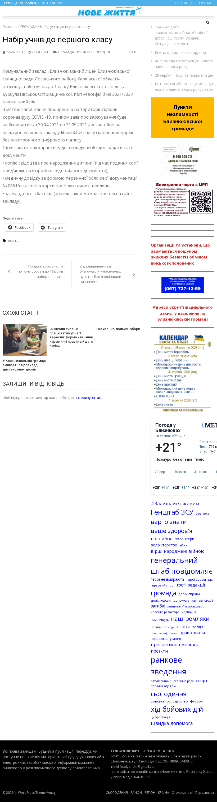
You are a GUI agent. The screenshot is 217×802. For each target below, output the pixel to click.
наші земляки (190, 618)
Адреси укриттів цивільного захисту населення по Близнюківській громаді (183, 313)
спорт (202, 680)
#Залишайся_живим (175, 503)
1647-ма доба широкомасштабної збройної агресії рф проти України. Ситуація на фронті (181, 35)
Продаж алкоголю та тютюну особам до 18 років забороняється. (40, 271)
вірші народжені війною (178, 551)
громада (163, 593)
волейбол (162, 538)
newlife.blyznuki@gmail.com (133, 766)
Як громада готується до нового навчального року (184, 63)
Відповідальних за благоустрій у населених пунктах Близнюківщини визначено (100, 274)
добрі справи (189, 594)
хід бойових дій (177, 709)
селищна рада (183, 681)
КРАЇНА (163, 792)
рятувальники (161, 681)
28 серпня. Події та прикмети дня (184, 75)
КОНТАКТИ (183, 3)
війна (183, 545)
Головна (10, 26)
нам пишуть (160, 620)
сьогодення (169, 693)
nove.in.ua (15, 52)
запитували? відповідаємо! (186, 606)
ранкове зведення (168, 665)
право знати (192, 633)
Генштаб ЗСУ (172, 512)
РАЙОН (136, 792)
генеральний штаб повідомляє (182, 565)
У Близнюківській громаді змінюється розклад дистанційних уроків (24, 365)
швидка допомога (172, 723)
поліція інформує (164, 633)
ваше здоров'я (171, 530)
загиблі (158, 606)
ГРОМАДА (28, 26)
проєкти (159, 651)
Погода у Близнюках (167, 427)
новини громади (163, 627)
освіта (13, 240)
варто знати (169, 522)
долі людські (161, 600)
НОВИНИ (82, 52)
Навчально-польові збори (118, 329)
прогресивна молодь (174, 644)
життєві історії (202, 600)
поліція (198, 627)
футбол (196, 701)
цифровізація (160, 717)
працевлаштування (166, 638)
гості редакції (191, 585)
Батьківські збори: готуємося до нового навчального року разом (184, 86)
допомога (181, 600)
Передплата (204, 792)
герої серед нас (200, 579)
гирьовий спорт (163, 585)
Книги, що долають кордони (180, 52)
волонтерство (164, 544)
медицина (189, 612)
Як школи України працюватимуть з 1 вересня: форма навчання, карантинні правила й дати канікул (71, 337)
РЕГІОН (149, 792)
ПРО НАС (204, 3)
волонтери (184, 538)
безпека (202, 513)
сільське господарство (169, 701)
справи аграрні (164, 686)
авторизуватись (89, 397)
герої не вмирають (167, 579)
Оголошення (182, 792)
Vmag (51, 792)
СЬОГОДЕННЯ (102, 52)
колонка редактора (165, 612)
